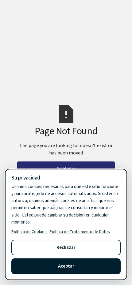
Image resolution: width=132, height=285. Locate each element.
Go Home (66, 168)
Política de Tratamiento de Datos (79, 232)
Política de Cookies (29, 232)
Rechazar (66, 247)
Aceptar (66, 266)
